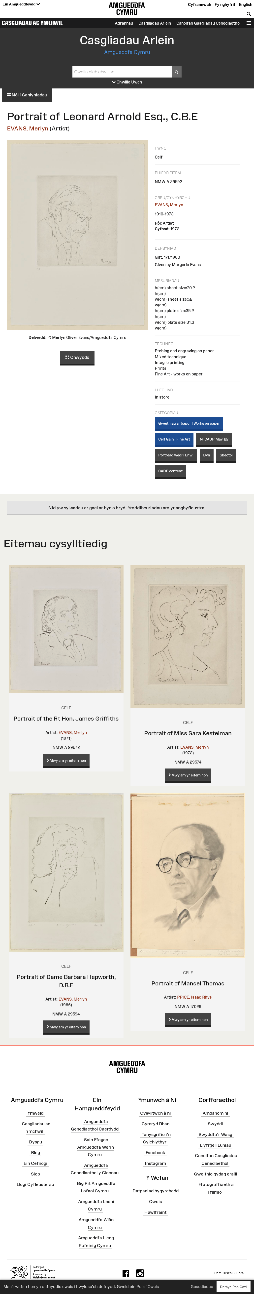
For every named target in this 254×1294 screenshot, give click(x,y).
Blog (35, 1152)
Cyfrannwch (199, 4)
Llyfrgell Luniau (215, 1144)
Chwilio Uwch (129, 82)
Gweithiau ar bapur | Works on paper (189, 423)
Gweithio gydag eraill (215, 1173)
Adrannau (124, 23)
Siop (35, 1173)
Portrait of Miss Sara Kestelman (188, 733)
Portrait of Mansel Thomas (187, 983)
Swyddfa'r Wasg (215, 1134)
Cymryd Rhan (155, 1123)
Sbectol (226, 455)
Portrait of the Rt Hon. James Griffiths (66, 718)
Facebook (155, 1152)
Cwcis (155, 1201)
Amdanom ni (215, 1113)
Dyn (206, 455)
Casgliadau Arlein (154, 23)
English (245, 4)
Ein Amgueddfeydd (19, 4)
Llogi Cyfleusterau (35, 1184)
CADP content (170, 471)
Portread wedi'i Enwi (175, 455)
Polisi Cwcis (147, 1286)
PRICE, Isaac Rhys (194, 997)
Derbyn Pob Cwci (233, 1287)
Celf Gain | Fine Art (174, 439)
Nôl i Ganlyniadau (29, 94)
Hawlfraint (155, 1212)
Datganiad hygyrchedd (155, 1190)
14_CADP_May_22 (214, 439)
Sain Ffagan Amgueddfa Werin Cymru (95, 1147)
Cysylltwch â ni (155, 1113)
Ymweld (35, 1113)
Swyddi (215, 1123)
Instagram (155, 1163)
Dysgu (35, 1141)
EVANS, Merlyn (27, 128)
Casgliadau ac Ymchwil (32, 23)
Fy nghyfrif (225, 4)
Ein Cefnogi (35, 1163)
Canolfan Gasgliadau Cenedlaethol (208, 23)
